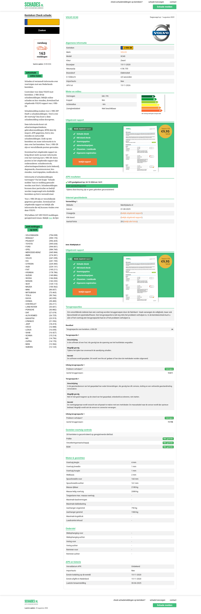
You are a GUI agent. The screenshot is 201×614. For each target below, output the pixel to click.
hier (50, 218)
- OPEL (41, 249)
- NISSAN (41, 281)
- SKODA (41, 278)
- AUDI (41, 267)
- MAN (40, 344)
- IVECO (40, 327)
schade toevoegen (156, 2)
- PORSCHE (40, 310)
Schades (34, 5)
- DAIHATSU (40, 318)
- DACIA (40, 298)
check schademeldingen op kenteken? (127, 2)
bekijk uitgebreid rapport (131, 213)
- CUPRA (40, 341)
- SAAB (40, 332)
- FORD (41, 247)
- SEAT (41, 284)
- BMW (41, 255)
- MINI (40, 290)
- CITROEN (41, 264)
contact (173, 2)
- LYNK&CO (40, 321)
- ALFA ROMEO (40, 315)
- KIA (41, 261)
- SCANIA (40, 335)
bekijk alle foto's (130, 221)
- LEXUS (40, 330)
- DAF (40, 312)
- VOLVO (41, 258)
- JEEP (40, 324)
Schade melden (164, 6)
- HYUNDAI (41, 272)
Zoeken (42, 30)
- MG (40, 338)
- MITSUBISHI (40, 292)
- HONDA (40, 301)
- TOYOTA (41, 244)
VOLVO (124, 52)
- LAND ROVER (40, 307)
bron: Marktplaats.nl (73, 245)
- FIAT (41, 269)
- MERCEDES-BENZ (41, 252)
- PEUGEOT (41, 241)
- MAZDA (41, 287)
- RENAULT (41, 238)
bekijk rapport (85, 162)
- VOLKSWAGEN (41, 235)
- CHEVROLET (40, 304)
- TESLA (40, 295)
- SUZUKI (41, 275)
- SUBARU (40, 347)
